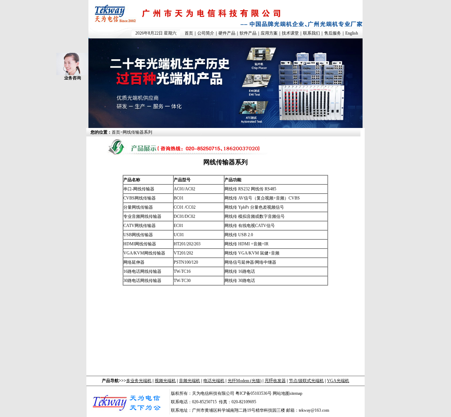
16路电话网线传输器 (142, 271)
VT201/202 (183, 253)
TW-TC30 (182, 280)
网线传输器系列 (137, 132)
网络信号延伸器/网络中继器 (250, 262)
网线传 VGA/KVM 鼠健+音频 (251, 253)
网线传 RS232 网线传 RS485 (250, 188)
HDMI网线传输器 (139, 243)
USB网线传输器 (138, 234)
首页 (189, 33)
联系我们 (311, 33)
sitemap (296, 393)
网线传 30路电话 (239, 280)
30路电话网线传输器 (142, 280)
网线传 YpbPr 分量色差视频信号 (254, 207)
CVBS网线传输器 (139, 198)
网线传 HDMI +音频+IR (246, 243)
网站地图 (281, 393)
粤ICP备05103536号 (253, 393)
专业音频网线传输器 (142, 216)
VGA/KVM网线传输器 (144, 253)
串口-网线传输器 (138, 188)
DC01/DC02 (184, 216)
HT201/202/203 (187, 243)
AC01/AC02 (184, 188)
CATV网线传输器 (139, 225)
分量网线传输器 (138, 207)
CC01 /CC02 (185, 207)
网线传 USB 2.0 (238, 234)
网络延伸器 (133, 262)
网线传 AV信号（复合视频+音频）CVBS (262, 198)
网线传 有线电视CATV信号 (249, 225)
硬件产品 (226, 33)
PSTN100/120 (186, 262)
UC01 (179, 234)
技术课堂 (290, 33)
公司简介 (205, 33)
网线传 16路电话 (239, 271)
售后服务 (332, 33)
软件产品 (248, 33)
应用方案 (269, 33)
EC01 (178, 225)
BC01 (179, 198)
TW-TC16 (182, 271)
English (351, 33)
